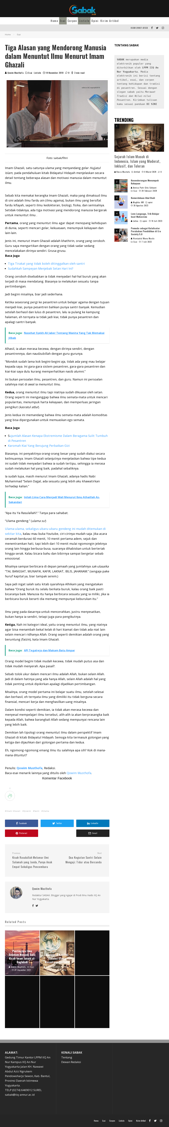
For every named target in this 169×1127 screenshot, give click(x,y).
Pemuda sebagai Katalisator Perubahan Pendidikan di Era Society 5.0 (146, 231)
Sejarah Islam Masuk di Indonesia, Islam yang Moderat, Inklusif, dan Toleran (137, 161)
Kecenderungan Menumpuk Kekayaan (145, 182)
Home (54, 21)
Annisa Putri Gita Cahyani (144, 187)
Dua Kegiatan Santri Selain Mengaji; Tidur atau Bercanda (83, 858)
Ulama (46, 811)
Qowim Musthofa (15, 72)
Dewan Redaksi (71, 1062)
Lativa (135, 221)
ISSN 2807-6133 (139, 27)
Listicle (84, 21)
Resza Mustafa (123, 172)
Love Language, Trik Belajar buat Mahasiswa (145, 215)
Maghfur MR (138, 202)
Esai (63, 21)
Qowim (27, 811)
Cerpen (72, 21)
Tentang (66, 1057)
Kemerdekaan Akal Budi (143, 198)
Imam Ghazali (13, 811)
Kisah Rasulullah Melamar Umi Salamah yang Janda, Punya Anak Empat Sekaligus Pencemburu (32, 860)
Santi (36, 811)
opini (150, 202)
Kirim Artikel (110, 21)
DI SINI (152, 104)
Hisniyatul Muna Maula (143, 238)
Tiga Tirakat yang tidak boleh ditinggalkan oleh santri (46, 264)
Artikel (137, 172)
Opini (95, 21)
